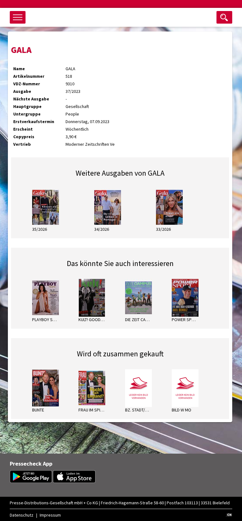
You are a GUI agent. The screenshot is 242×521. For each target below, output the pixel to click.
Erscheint (23, 129)
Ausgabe (22, 91)
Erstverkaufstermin (33, 121)
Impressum (50, 515)
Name (19, 68)
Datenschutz (21, 515)
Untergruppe (27, 114)
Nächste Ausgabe (31, 99)
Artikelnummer (28, 76)
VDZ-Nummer (26, 84)
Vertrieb (22, 144)
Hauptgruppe (27, 106)
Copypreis (23, 136)
